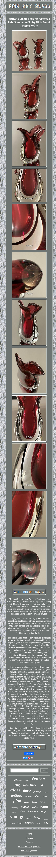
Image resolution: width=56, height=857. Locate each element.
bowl (37, 817)
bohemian (33, 811)
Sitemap (29, 838)
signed (29, 822)
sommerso (28, 796)
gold (39, 823)
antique (16, 795)
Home (29, 834)
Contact (29, 842)
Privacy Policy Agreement (29, 846)
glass (15, 790)
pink (17, 800)
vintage (17, 816)
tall (42, 785)
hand (44, 807)
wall (20, 822)
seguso (46, 819)
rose (42, 801)
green (13, 823)
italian (26, 802)
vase (25, 806)
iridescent (18, 780)
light (46, 823)
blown (23, 811)
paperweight (37, 792)
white (35, 807)
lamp (17, 785)
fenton (38, 779)
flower (34, 802)
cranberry (14, 808)
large (44, 811)
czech (27, 780)
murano (30, 784)
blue (37, 796)
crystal (46, 792)
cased (44, 796)
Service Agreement (29, 851)
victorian (14, 812)
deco (27, 790)
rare (28, 818)
